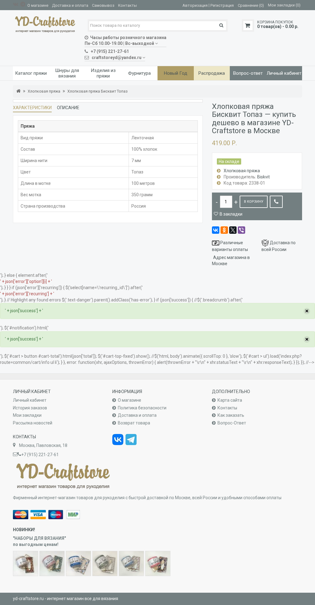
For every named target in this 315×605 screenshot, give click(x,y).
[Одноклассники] (224, 230)
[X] (233, 230)
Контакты (127, 5)
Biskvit (263, 176)
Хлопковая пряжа (44, 91)
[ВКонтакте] (215, 230)
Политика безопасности (142, 407)
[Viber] (241, 230)
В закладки (231, 214)
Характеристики (32, 107)
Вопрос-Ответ (231, 422)
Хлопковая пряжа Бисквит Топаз (97, 91)
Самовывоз (103, 5)
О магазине (37, 5)
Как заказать (230, 415)
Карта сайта (229, 400)
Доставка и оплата (70, 5)
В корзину (253, 202)
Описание (68, 107)
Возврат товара (134, 422)
